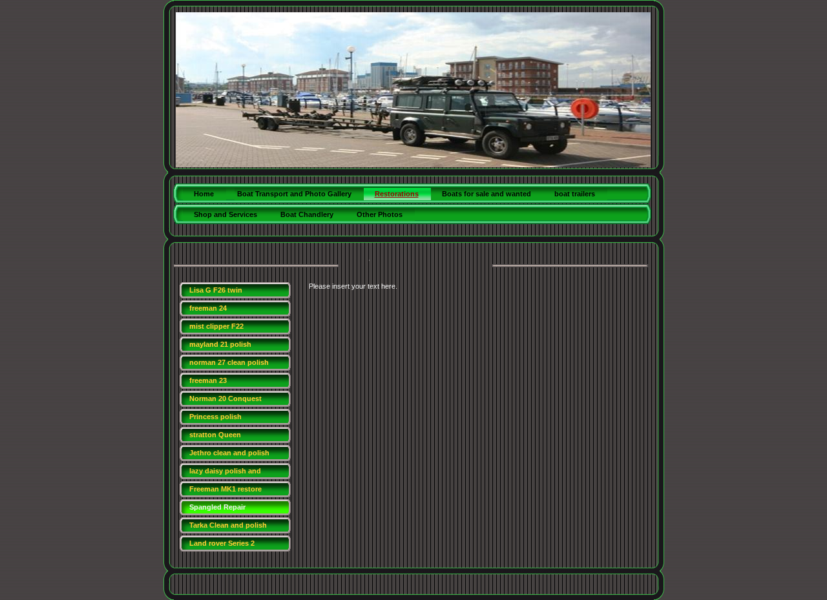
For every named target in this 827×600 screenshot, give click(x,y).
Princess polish (215, 416)
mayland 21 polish (220, 344)
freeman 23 (208, 380)
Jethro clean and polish (229, 453)
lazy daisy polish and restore (225, 473)
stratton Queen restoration (215, 437)
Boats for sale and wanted (486, 194)
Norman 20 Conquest (225, 398)
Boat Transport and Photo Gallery (294, 194)
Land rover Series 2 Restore (222, 545)
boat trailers (574, 194)
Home (204, 194)
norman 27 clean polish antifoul (229, 364)
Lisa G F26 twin (215, 290)
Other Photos (380, 214)
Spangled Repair (217, 507)
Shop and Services (225, 214)
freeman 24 (208, 308)
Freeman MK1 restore (225, 489)
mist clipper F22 (216, 326)
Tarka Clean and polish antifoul (228, 527)
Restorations (397, 194)
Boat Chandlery (306, 214)
